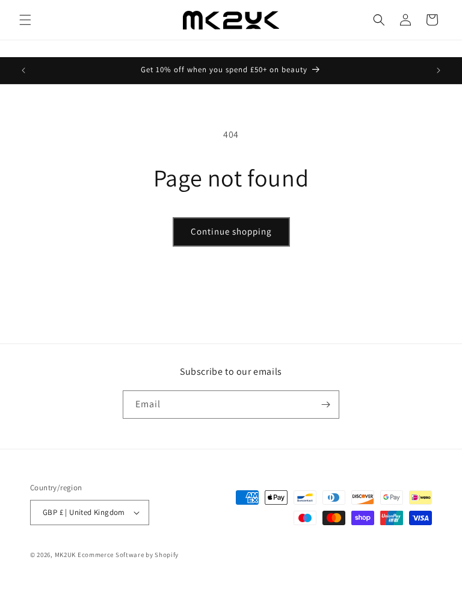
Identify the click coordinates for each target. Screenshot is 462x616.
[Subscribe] (325, 404)
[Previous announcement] (23, 70)
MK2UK (65, 554)
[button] (25, 20)
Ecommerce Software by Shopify (128, 554)
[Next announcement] (438, 70)
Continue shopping (231, 231)
